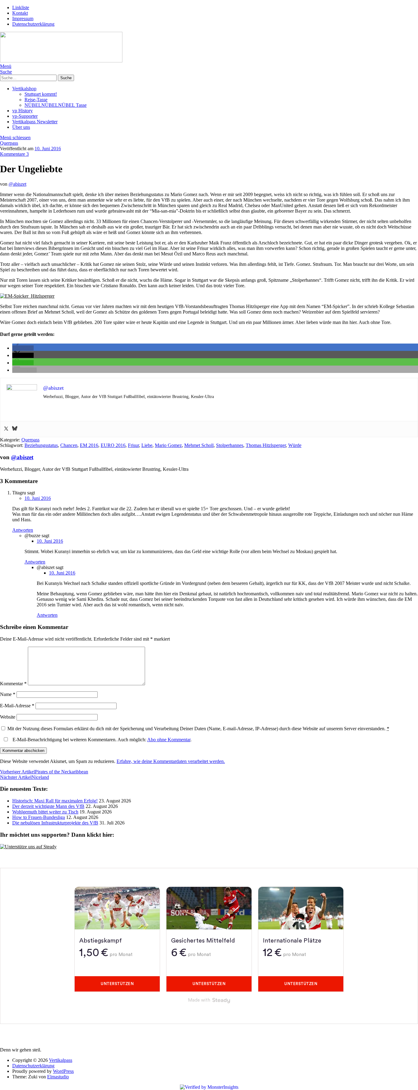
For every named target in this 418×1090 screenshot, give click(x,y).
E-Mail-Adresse (17, 705)
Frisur (133, 445)
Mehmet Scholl (199, 445)
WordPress (63, 1071)
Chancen (68, 445)
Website (7, 717)
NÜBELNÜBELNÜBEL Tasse (55, 105)
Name (7, 694)
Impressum (22, 18)
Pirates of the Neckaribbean (44, 771)
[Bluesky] (14, 429)
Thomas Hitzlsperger (266, 445)
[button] (23, 348)
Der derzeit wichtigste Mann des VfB (48, 806)
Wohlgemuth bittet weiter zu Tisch (45, 811)
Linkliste (20, 7)
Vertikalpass (60, 1060)
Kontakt (20, 13)
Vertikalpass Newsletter (35, 121)
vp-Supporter (25, 116)
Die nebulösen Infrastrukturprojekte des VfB (55, 822)
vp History (22, 110)
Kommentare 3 (14, 154)
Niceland (24, 777)
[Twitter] (6, 429)
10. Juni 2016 (48, 148)
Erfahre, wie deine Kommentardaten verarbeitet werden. (171, 761)
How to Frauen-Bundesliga (38, 817)
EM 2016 (89, 445)
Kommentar (13, 683)
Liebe (146, 445)
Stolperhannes (229, 445)
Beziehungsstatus (41, 445)
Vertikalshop (24, 88)
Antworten (22, 530)
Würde (294, 445)
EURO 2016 (113, 445)
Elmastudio (58, 1076)
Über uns (21, 127)
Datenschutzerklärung (33, 24)
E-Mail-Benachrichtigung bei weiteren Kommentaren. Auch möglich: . (101, 739)
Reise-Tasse (35, 99)
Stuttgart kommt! (40, 94)
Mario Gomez (168, 445)
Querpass (9, 143)
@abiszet (17, 184)
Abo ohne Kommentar (168, 739)
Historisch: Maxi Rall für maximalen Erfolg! (55, 800)
